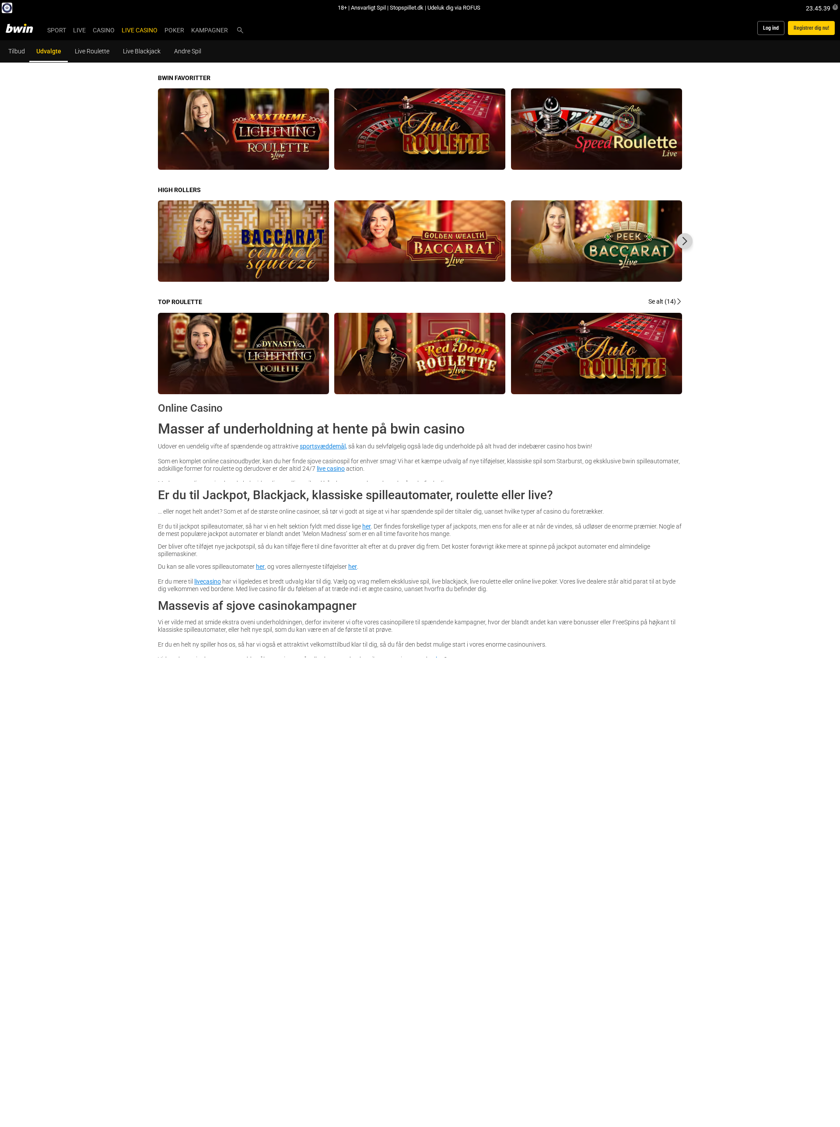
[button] (685, 241)
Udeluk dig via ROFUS (453, 7)
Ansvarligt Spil (368, 7)
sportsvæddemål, (323, 446)
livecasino (207, 581)
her (366, 526)
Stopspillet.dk (407, 7)
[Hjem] (24, 28)
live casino (331, 468)
